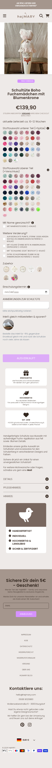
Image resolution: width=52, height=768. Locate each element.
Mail (29, 470)
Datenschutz (26, 646)
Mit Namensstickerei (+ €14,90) (21, 226)
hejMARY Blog (26, 675)
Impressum (26, 634)
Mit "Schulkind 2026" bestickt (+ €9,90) (26, 250)
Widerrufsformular (26, 658)
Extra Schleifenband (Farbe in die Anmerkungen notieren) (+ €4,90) (23, 255)
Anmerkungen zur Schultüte (21, 299)
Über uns (26, 669)
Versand (26, 113)
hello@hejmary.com (26, 694)
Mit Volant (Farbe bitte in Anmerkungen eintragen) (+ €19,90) (26, 246)
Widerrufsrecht (26, 652)
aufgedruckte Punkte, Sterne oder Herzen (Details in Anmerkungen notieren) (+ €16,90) (27, 239)
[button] (4, 16)
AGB (26, 640)
